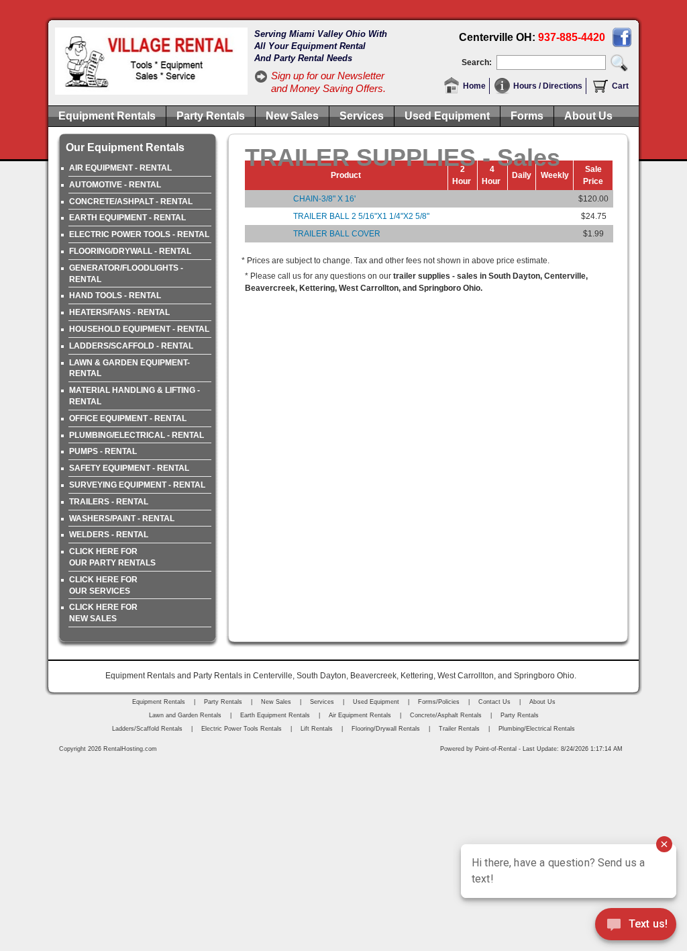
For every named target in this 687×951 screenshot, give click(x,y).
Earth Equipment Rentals (275, 715)
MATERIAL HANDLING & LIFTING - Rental (134, 396)
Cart (620, 86)
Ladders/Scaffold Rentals (147, 728)
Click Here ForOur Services (103, 585)
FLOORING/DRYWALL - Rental (130, 251)
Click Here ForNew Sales (103, 612)
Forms (527, 116)
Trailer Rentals (459, 728)
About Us (588, 116)
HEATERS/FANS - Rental (119, 312)
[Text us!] (635, 925)
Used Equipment (447, 116)
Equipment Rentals (107, 116)
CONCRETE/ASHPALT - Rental (131, 201)
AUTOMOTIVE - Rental (115, 184)
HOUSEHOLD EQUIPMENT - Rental (139, 329)
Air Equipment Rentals (360, 715)
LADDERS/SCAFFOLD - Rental (131, 346)
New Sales (292, 116)
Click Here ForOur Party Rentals (112, 557)
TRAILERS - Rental (108, 501)
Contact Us (494, 701)
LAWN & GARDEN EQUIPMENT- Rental (129, 368)
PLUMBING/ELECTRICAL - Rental (136, 435)
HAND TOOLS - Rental (115, 295)
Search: (477, 62)
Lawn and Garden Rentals (185, 715)
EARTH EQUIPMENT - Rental (127, 217)
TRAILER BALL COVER (336, 233)
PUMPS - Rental (103, 451)
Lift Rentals (317, 728)
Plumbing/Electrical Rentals (536, 728)
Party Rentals (210, 116)
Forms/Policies (439, 701)
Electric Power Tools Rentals (241, 728)
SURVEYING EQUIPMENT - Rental (137, 485)
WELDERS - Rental (108, 534)
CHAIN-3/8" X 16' (324, 198)
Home (474, 86)
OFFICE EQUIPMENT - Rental (128, 418)
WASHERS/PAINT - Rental (121, 518)
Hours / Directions (547, 86)
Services (361, 116)
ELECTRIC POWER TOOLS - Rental (139, 234)
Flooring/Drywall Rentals (386, 728)
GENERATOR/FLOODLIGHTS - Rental (126, 273)
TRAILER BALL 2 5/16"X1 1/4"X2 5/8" (361, 216)
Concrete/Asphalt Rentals (446, 715)
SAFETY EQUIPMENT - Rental (129, 468)
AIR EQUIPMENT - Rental (120, 168)
